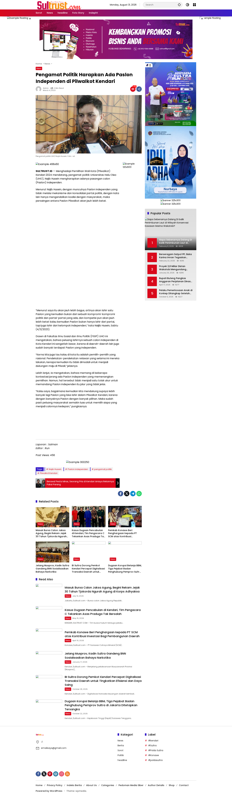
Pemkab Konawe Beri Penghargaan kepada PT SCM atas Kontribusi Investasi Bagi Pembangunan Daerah (125, 533)
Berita (121, 745)
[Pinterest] (49, 773)
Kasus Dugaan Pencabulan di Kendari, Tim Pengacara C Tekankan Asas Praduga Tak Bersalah (88, 533)
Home (39, 785)
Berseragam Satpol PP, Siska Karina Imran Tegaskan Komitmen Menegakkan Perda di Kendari (176, 256)
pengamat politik (103, 469)
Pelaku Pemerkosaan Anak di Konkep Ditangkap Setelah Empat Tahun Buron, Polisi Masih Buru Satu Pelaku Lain (175, 292)
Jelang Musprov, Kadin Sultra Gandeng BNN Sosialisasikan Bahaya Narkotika (52, 568)
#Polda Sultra (155, 750)
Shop (172, 785)
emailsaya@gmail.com (53, 748)
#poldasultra (155, 760)
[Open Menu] (194, 5)
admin (46, 88)
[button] (179, 4)
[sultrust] (59, 4)
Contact (184, 785)
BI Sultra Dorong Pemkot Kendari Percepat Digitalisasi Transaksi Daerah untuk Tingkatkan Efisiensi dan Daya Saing (88, 568)
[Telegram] (133, 493)
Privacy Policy (54, 785)
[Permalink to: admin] (39, 89)
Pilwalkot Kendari (48, 473)
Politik (121, 755)
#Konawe (153, 755)
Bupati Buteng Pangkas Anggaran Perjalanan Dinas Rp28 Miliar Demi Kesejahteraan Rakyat (175, 280)
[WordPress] (55, 773)
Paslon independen (78, 469)
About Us (91, 785)
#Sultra (152, 745)
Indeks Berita (74, 785)
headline (122, 760)
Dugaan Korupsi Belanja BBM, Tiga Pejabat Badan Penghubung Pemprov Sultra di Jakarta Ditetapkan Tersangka (125, 568)
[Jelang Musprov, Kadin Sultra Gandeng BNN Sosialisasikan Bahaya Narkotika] (52, 551)
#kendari (153, 740)
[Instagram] (61, 773)
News (38, 68)
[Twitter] (126, 493)
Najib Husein (55, 469)
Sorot (120, 750)
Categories (107, 785)
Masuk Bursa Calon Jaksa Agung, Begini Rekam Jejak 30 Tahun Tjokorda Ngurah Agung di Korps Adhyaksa (51, 533)
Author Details (156, 785)
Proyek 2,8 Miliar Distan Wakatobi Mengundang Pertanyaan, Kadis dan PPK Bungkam (174, 268)
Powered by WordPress (49, 791)
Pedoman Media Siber (131, 785)
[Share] (139, 89)
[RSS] (67, 773)
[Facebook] (120, 493)
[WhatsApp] (139, 493)
